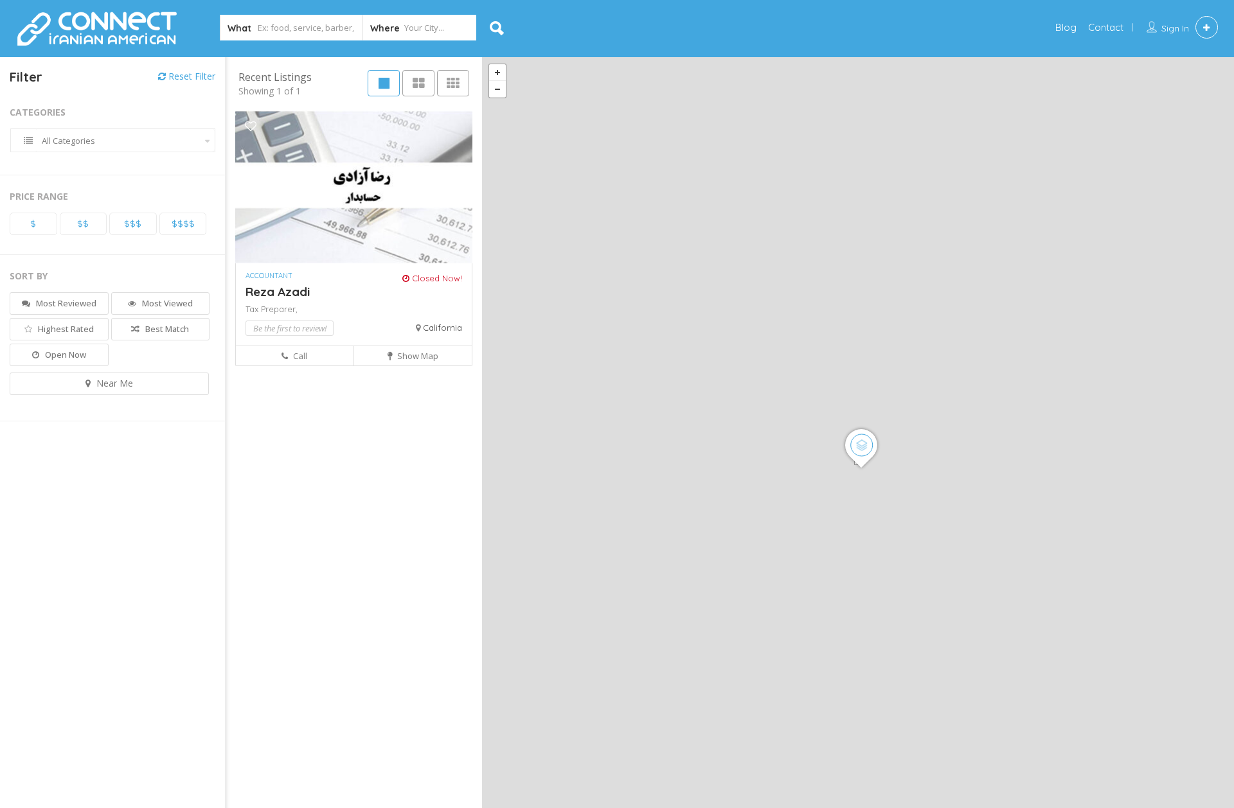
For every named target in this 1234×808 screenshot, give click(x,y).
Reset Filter (190, 76)
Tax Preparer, (272, 309)
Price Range (39, 196)
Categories (38, 112)
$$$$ (183, 223)
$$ (83, 223)
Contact (1105, 27)
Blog (1066, 27)
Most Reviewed (65, 303)
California (442, 327)
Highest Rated (65, 329)
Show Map (416, 356)
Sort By (29, 276)
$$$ (132, 223)
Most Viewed (166, 303)
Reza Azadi (278, 291)
